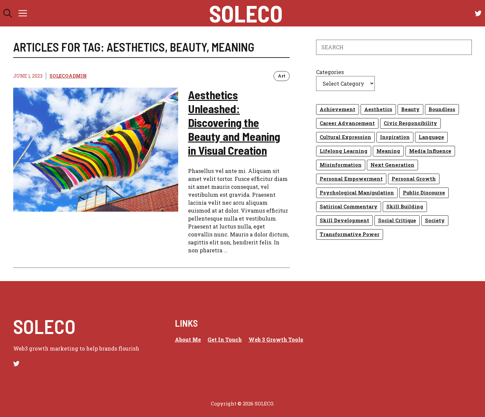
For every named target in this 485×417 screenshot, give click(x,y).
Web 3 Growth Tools (275, 339)
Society (435, 220)
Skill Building (404, 206)
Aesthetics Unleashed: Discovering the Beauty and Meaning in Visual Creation (234, 122)
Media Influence (430, 151)
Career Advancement (347, 123)
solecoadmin (68, 76)
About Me (188, 339)
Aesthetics (378, 109)
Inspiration (395, 137)
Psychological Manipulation (357, 192)
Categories (330, 71)
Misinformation (341, 165)
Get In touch (225, 339)
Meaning (388, 151)
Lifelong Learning (344, 151)
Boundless (442, 109)
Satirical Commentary (348, 206)
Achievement (337, 109)
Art (281, 76)
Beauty (410, 109)
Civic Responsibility (410, 123)
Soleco (246, 13)
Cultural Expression (345, 137)
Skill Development (344, 220)
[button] (7, 13)
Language (431, 137)
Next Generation (392, 165)
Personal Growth (414, 179)
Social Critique (397, 220)
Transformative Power (349, 234)
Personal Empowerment (351, 179)
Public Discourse (424, 192)
